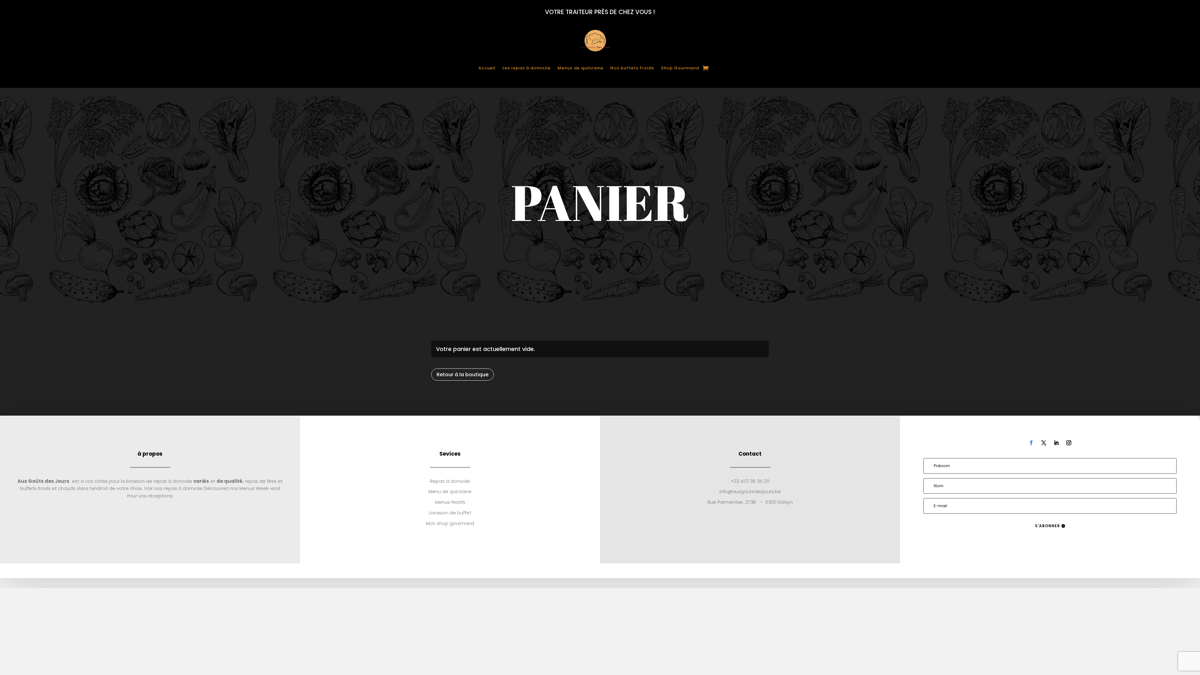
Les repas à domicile (526, 68)
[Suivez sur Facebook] (1031, 443)
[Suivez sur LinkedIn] (1056, 443)
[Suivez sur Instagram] (1069, 443)
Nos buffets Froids (632, 68)
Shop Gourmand (680, 68)
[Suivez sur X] (1044, 443)
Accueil (487, 68)
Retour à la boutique (462, 374)
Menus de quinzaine (580, 68)
